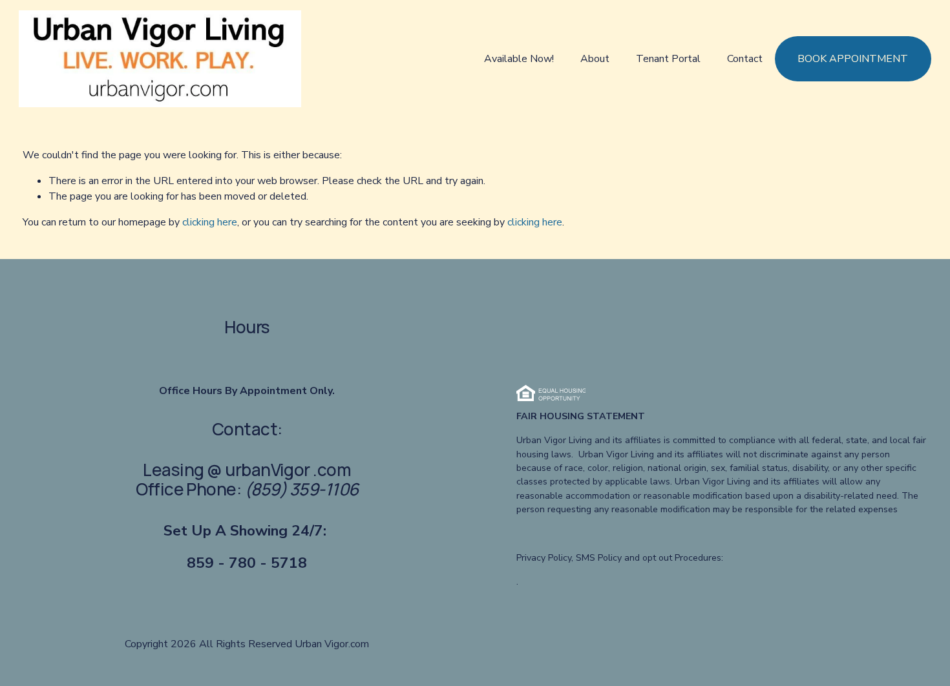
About (594, 59)
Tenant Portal (668, 59)
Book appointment (852, 59)
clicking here (209, 222)
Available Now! (519, 59)
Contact (745, 59)
